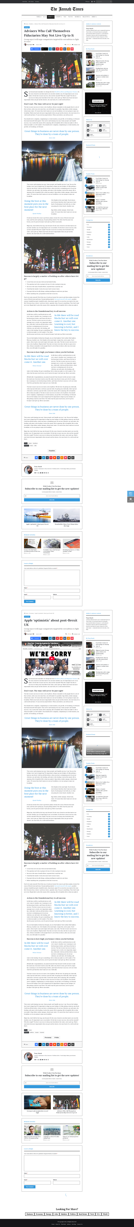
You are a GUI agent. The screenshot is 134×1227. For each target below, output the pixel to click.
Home (26, 24)
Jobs (88, 237)
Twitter (31, 445)
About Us (58, 1224)
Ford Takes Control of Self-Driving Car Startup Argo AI (102, 55)
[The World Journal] (67, 9)
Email (25, 594)
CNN (35, 445)
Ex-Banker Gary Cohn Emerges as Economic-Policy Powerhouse (51, 551)
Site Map (74, 1224)
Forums (37, 1)
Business (77, 16)
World (38, 16)
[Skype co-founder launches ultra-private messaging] (90, 202)
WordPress (35, 443)
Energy (93, 16)
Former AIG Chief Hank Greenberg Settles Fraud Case (32, 550)
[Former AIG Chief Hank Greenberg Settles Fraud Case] (32, 543)
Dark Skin (24, 1)
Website (55, 594)
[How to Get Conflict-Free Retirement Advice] (90, 195)
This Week (63, 1224)
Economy (58, 16)
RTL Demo (31, 1)
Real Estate (86, 16)
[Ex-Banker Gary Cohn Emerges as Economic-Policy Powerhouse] (51, 543)
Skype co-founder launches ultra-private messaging (101, 201)
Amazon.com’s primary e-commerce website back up (102, 77)
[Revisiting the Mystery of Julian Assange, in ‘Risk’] (71, 543)
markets (52, 450)
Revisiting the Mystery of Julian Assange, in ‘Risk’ (71, 550)
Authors (69, 1224)
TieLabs (29, 443)
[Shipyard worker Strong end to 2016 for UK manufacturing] (90, 63)
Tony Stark (29, 44)
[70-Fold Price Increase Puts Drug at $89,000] (90, 209)
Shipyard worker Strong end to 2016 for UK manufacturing (102, 62)
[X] (37, 473)
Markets (50, 16)
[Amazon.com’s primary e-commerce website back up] (90, 77)
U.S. (44, 16)
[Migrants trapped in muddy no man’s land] (90, 188)
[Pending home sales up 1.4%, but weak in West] (90, 70)
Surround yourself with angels (63, 299)
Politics (70, 16)
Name (26, 587)
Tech (65, 16)
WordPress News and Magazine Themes (66, 92)
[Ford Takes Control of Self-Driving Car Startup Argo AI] (90, 55)
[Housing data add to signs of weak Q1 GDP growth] (90, 85)
